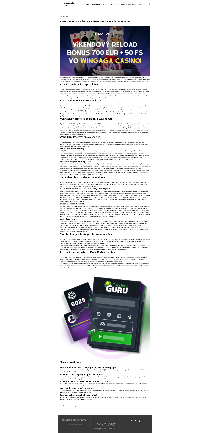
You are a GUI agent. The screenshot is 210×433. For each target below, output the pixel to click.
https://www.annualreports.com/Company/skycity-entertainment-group (87, 208)
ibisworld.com (97, 241)
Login (142, 4)
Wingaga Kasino (123, 249)
